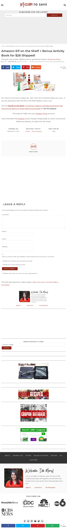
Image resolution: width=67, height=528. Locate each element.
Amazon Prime (42, 114)
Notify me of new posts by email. (14, 264)
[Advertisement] (33, 30)
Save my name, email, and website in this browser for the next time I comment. (28, 256)
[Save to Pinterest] (38, 525)
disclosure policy (58, 61)
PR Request (43, 305)
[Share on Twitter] (23, 525)
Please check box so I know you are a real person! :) (20, 273)
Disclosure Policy (54, 59)
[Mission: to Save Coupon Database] (33, 422)
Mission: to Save (33, 4)
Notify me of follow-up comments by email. (17, 261)
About (18, 305)
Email (4, 239)
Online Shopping (37, 131)
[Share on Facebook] (8, 525)
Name (4, 231)
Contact (30, 305)
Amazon (21, 119)
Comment (5, 214)
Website (5, 246)
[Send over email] (52, 525)
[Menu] (2, 5)
